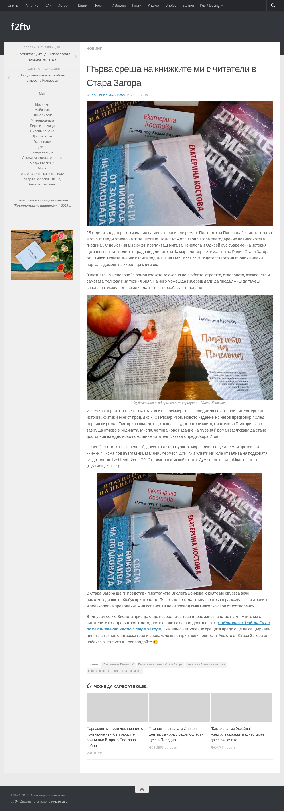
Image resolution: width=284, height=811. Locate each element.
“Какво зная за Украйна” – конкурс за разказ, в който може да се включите (237, 734)
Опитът (14, 5)
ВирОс (170, 5)
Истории (65, 5)
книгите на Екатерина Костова (206, 664)
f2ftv (21, 26)
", (37, 206)
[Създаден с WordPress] (16, 801)
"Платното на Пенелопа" (118, 664)
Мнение (32, 5)
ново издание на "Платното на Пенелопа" (114, 670)
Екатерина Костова (108, 95)
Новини (95, 49)
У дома (153, 5)
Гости (136, 5)
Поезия (99, 5)
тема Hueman (60, 801)
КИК (48, 5)
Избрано (119, 5)
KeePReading (210, 5)
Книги (82, 5)
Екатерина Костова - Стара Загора (160, 664)
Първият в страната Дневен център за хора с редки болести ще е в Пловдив (176, 734)
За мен (188, 5)
